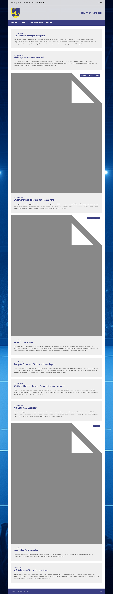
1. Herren (83, 75)
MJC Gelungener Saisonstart (25, 407)
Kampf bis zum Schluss (23, 342)
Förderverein (26, 3)
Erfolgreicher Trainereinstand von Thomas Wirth (34, 199)
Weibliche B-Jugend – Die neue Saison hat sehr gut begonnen (39, 386)
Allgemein (90, 75)
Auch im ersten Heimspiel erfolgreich (29, 35)
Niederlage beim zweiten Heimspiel (29, 57)
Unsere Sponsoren (16, 3)
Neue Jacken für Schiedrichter (26, 550)
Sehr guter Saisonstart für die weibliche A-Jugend (34, 364)
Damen (97, 75)
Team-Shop (35, 3)
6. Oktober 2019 (18, 568)
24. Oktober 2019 (18, 55)
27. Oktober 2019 (18, 33)
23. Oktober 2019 (18, 197)
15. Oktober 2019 (18, 362)
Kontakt (41, 3)
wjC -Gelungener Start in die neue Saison (31, 570)
